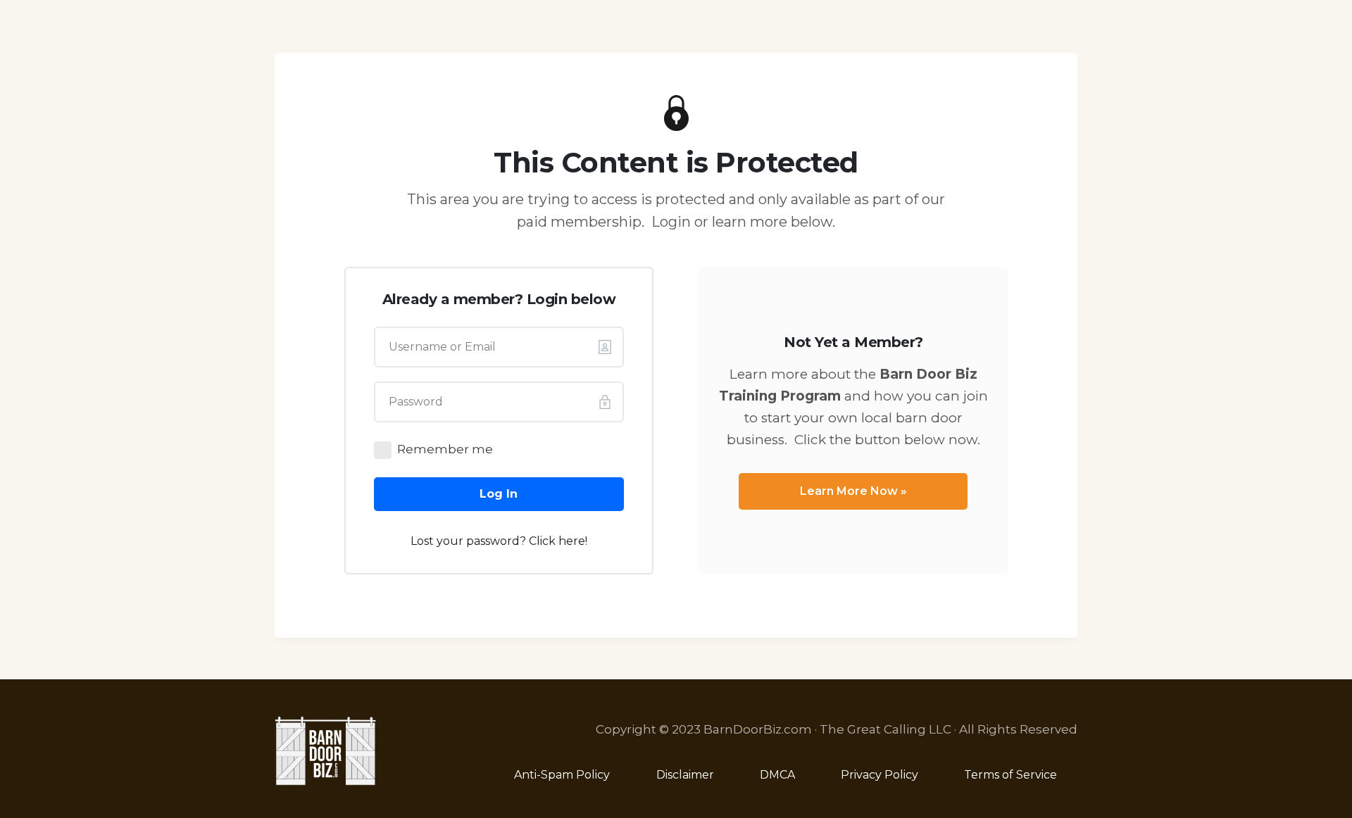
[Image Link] (326, 751)
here (571, 541)
